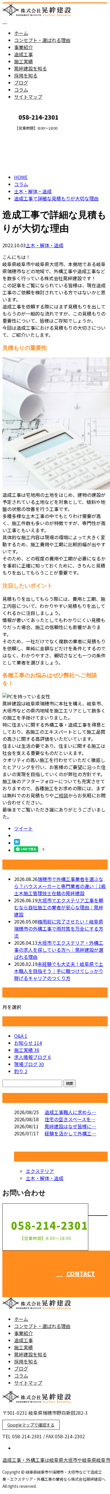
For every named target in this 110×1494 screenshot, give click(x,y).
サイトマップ (28, 96)
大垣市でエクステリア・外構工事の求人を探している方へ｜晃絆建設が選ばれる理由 (58, 949)
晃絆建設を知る (30, 68)
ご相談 (61, 795)
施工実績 (23, 61)
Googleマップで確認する (31, 1425)
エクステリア (40, 1171)
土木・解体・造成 (44, 245)
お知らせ (28, 1042)
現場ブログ (29, 1064)
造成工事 (23, 54)
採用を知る (26, 75)
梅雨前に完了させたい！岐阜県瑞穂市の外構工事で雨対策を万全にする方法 (58, 928)
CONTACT (22, 134)
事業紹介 (23, 47)
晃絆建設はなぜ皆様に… (70, 1126)
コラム (21, 89)
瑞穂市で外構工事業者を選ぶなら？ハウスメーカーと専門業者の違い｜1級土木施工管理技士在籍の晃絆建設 (60, 886)
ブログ (21, 82)
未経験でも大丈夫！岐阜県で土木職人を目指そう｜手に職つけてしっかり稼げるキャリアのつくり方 (58, 971)
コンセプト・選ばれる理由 (42, 40)
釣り (20, 1071)
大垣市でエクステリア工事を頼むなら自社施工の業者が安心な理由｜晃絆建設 (58, 907)
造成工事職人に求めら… (70, 1112)
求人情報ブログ (32, 1057)
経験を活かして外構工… (70, 1133)
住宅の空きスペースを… (70, 1119)
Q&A (20, 1035)
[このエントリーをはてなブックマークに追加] (17, 842)
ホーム (21, 33)
